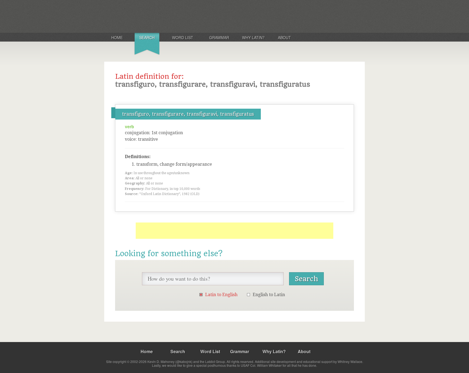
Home (117, 37)
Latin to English (221, 294)
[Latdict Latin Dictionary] (176, 16)
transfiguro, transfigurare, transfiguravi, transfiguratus (188, 114)
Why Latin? (253, 37)
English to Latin (269, 294)
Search (147, 37)
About (284, 37)
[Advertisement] (234, 230)
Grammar (219, 37)
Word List (182, 37)
